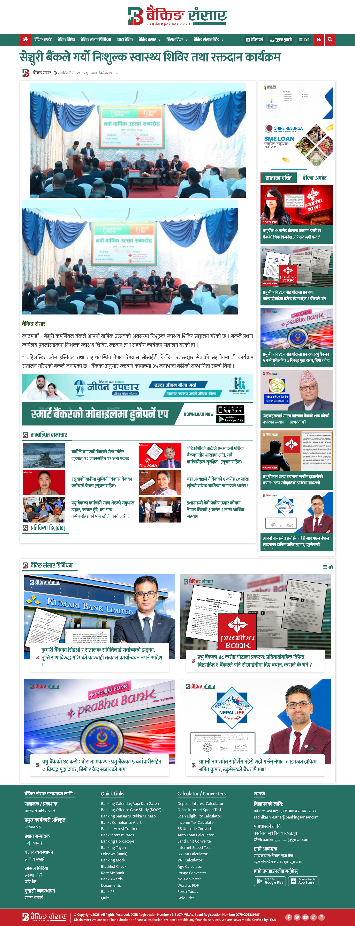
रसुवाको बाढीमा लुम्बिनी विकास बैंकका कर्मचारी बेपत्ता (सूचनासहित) (101, 482)
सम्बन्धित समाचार (49, 435)
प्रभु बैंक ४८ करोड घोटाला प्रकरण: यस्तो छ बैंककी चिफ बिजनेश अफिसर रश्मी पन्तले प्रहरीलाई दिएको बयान (292, 237)
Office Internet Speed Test (199, 809)
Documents (111, 885)
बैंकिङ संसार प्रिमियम (96, 39)
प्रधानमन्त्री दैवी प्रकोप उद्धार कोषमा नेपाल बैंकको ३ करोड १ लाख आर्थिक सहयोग (215, 510)
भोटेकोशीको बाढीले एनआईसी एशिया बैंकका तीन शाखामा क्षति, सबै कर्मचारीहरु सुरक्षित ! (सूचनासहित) (215, 455)
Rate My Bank (112, 872)
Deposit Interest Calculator (201, 803)
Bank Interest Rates (117, 835)
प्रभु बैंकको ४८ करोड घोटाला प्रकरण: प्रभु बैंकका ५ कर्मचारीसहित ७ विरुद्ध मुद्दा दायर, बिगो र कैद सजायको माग (296, 360)
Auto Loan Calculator (196, 835)
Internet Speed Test (194, 847)
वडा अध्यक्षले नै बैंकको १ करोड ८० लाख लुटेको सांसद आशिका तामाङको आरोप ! (218, 482)
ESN (272, 920)
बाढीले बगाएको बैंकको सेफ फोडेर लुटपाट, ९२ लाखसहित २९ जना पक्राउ (100, 455)
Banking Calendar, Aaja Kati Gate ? (130, 803)
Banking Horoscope (117, 841)
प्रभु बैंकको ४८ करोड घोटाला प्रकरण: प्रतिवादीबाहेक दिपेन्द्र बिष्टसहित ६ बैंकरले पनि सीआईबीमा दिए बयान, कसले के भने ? (294, 298)
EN (319, 39)
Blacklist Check (113, 866)
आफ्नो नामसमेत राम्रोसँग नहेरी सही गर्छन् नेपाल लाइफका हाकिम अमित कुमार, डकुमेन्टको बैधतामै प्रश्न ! (296, 544)
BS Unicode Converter (196, 828)
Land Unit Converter (195, 841)
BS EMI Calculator (192, 854)
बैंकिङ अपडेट (43, 39)
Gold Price (186, 898)
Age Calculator (190, 866)
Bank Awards (112, 879)
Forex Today (188, 891)
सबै (330, 567)
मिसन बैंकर (174, 39)
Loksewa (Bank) (114, 854)
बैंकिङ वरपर (147, 39)
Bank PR (108, 891)
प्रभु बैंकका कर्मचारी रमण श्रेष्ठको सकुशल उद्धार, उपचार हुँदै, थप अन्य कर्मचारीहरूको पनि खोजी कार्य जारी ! (102, 510)
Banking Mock (113, 860)
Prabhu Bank (270, 222)
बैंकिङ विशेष (66, 39)
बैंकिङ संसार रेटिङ (206, 39)
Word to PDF (188, 885)
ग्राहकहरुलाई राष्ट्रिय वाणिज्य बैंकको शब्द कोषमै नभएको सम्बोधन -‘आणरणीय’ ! (296, 419)
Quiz (105, 898)
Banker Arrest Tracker (119, 828)
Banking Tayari (113, 847)
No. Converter (189, 879)
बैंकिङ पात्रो (257, 40)
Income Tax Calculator (196, 822)
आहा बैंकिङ (125, 39)
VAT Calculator (190, 860)
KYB (306, 40)
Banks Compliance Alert (121, 822)
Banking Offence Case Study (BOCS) (131, 809)
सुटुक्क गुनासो (283, 40)
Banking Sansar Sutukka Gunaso (128, 816)
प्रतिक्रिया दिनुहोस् (48, 528)
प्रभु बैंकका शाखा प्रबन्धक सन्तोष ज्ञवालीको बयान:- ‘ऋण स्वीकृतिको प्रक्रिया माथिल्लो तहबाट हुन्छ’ (293, 483)
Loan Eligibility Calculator (199, 816)
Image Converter (192, 872)
